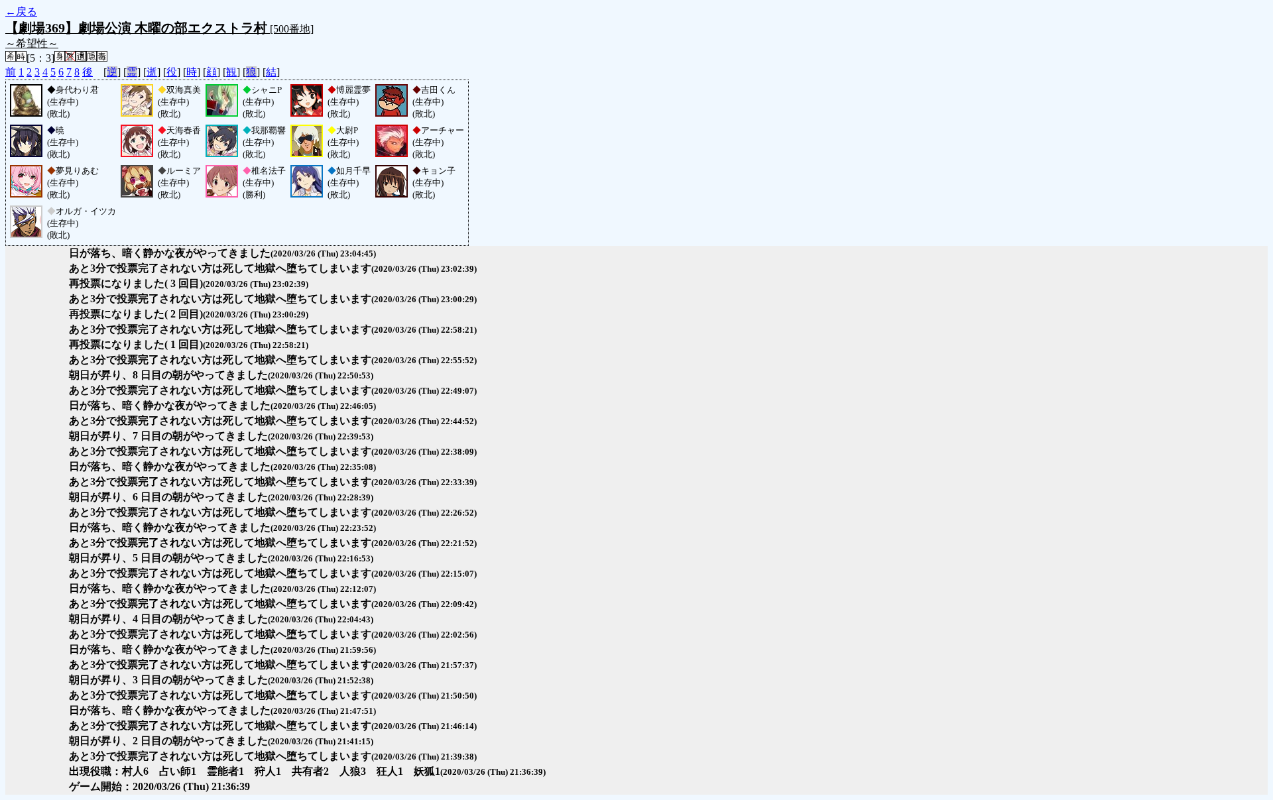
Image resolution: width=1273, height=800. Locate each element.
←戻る (21, 11)
